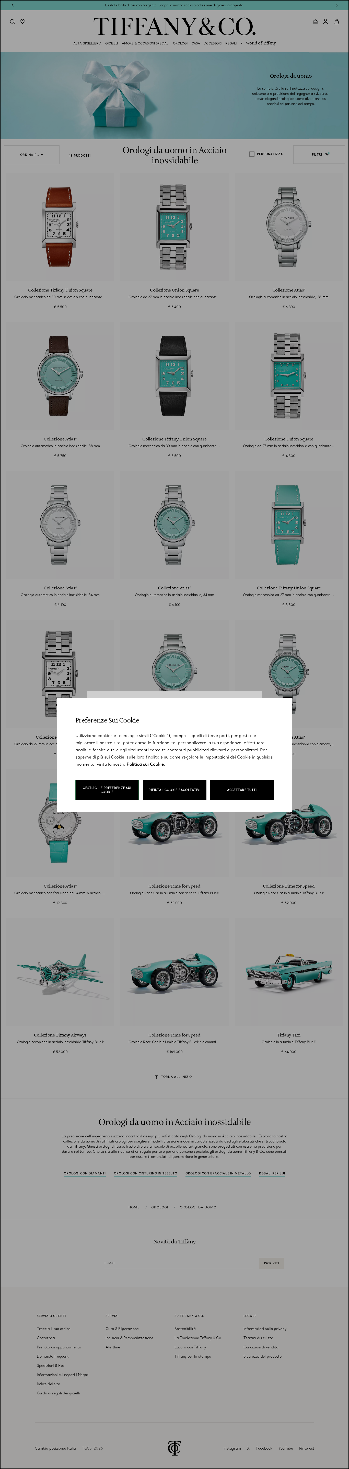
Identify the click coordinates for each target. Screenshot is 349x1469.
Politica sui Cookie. (146, 764)
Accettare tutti (242, 790)
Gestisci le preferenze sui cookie (107, 790)
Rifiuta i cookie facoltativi (175, 790)
